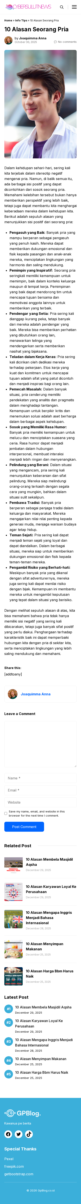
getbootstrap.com (18, 1174)
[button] (62, 7)
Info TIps (21, 20)
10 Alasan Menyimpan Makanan (40, 1059)
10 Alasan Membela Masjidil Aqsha (43, 1007)
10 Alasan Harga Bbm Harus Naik (41, 1072)
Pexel (8, 1159)
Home (8, 20)
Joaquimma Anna (32, 38)
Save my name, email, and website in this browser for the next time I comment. (37, 813)
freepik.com (14, 1166)
